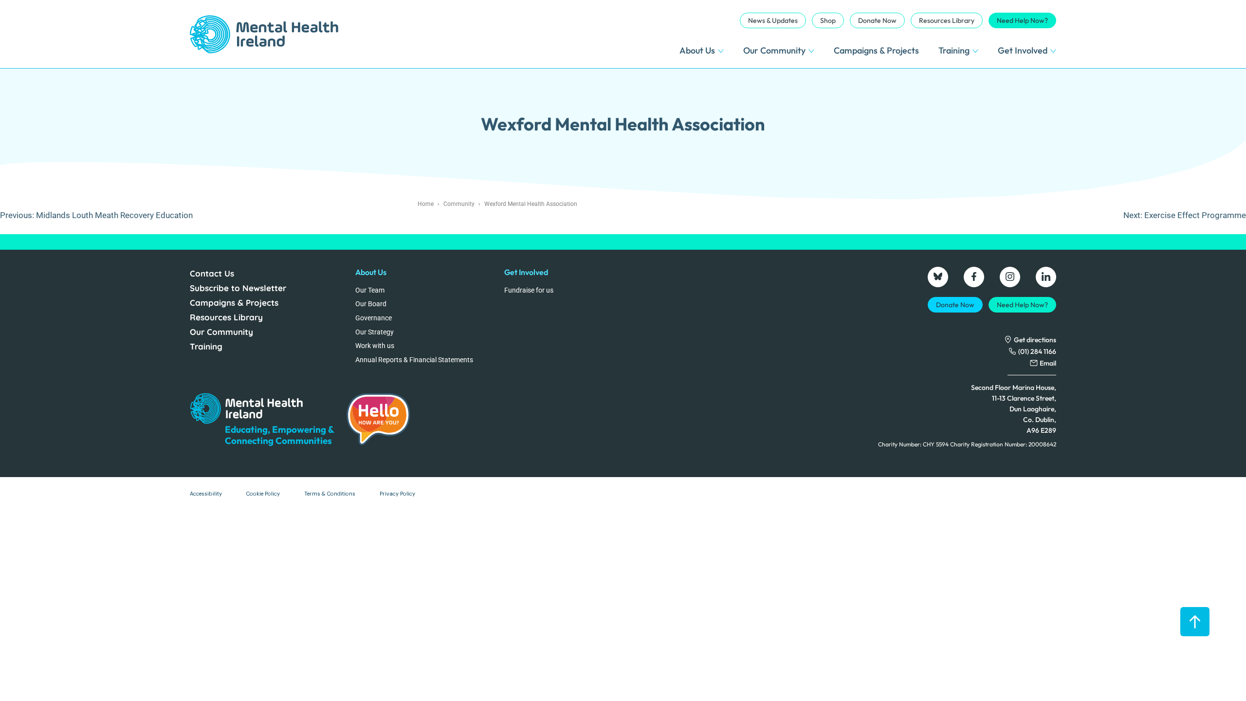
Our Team (370, 290)
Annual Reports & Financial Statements (414, 360)
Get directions (1035, 339)
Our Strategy (374, 332)
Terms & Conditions (329, 493)
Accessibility (206, 493)
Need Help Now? (1022, 20)
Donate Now (877, 20)
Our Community (774, 50)
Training (954, 50)
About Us (697, 50)
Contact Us (212, 273)
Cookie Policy (263, 493)
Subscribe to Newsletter (238, 288)
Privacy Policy (397, 493)
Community (459, 204)
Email (1048, 363)
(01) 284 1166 (1037, 351)
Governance (373, 318)
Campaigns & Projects (876, 50)
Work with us (374, 346)
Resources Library (946, 20)
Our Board (370, 304)
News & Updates (773, 20)
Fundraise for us (528, 290)
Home (426, 204)
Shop (828, 20)
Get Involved (1022, 50)
